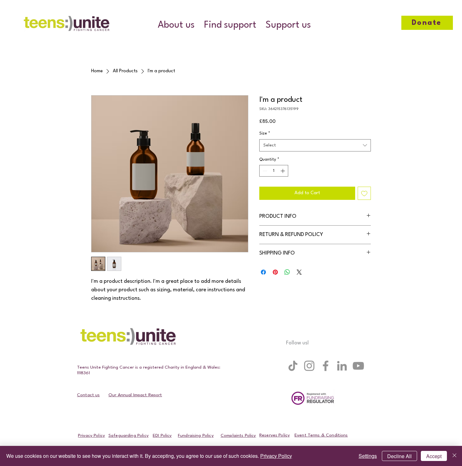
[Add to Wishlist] (364, 193)
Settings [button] (368, 455)
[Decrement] (264, 170)
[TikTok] (293, 366)
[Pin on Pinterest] (275, 272)
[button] (176, 25)
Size (264, 133)
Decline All (399, 456)
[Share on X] (299, 272)
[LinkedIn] (342, 366)
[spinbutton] (273, 170)
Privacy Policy (276, 455)
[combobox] (315, 145)
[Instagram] (309, 366)
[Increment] (283, 170)
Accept (434, 456)
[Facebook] (326, 366)
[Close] (454, 456)
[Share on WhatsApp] (287, 272)
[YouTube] (358, 366)
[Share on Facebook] (263, 272)
